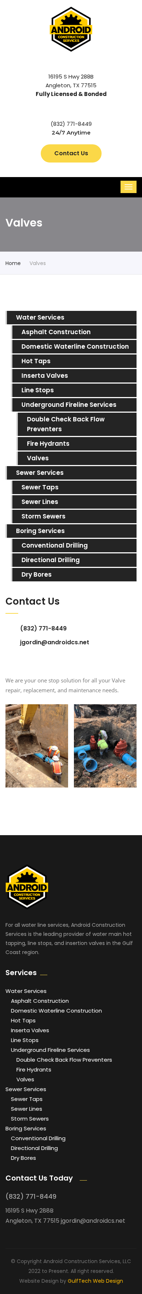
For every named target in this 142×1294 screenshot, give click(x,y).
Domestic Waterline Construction (75, 346)
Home (13, 263)
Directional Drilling (50, 560)
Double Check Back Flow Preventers (65, 424)
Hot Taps (36, 361)
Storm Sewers (43, 516)
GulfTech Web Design (95, 1281)
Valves (38, 458)
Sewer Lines (39, 501)
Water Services (40, 317)
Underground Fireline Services (69, 404)
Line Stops (37, 390)
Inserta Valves (44, 375)
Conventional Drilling (54, 545)
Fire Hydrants (48, 443)
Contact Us (71, 153)
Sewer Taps (40, 487)
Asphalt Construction (56, 332)
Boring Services (40, 530)
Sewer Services (40, 472)
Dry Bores (36, 574)
